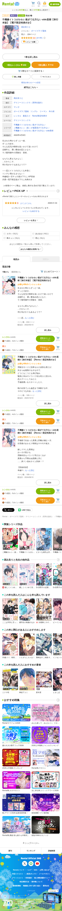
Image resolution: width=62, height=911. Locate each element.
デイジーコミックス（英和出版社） (29, 102)
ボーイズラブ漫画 (38, 30)
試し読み (47, 330)
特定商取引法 (24, 882)
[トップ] (8, 3)
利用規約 (29, 878)
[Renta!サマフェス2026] (16, 4)
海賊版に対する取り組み (32, 886)
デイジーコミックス (22, 120)
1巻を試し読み (31, 56)
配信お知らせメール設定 (31, 82)
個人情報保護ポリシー (42, 878)
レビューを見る (30, 220)
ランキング (31, 850)
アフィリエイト (17, 878)
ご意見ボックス (31, 874)
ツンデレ (34, 111)
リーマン (43, 111)
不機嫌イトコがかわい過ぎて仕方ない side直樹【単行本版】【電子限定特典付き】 (38, 279)
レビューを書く (31, 42)
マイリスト (46, 76)
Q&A (35, 870)
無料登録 (55, 4)
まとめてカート (51, 271)
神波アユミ (23, 692)
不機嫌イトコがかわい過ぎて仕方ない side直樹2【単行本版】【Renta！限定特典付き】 (38, 358)
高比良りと (26, 26)
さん (26, 203)
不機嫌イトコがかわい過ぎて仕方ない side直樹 (33, 130)
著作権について (37, 882)
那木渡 (38, 692)
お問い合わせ (44, 870)
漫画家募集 (17, 886)
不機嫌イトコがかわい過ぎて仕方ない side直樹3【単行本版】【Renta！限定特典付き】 (38, 431)
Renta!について (18, 870)
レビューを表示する (31, 211)
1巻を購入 (45, 64)
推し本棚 (17, 76)
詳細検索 (51, 850)
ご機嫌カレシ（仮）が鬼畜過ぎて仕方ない (31, 127)
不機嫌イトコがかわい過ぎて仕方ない (30, 124)
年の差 (52, 111)
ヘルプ (29, 870)
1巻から (5, 271)
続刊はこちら (30, 87)
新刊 (10, 850)
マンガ (16, 107)
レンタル (17, 115)
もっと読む (29, 317)
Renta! (4, 516)
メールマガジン (44, 874)
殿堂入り (26, 115)
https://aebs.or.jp (20, 907)
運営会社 (46, 886)
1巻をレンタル (16, 64)
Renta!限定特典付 (39, 115)
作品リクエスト (17, 874)
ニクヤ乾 (5, 692)
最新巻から (16, 271)
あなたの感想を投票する (30, 249)
